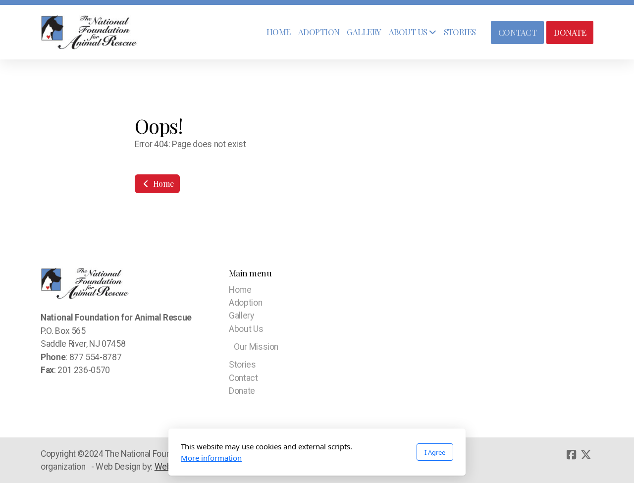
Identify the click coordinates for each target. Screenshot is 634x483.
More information (211, 458)
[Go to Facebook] (571, 454)
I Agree (434, 452)
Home (162, 183)
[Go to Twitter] (586, 454)
